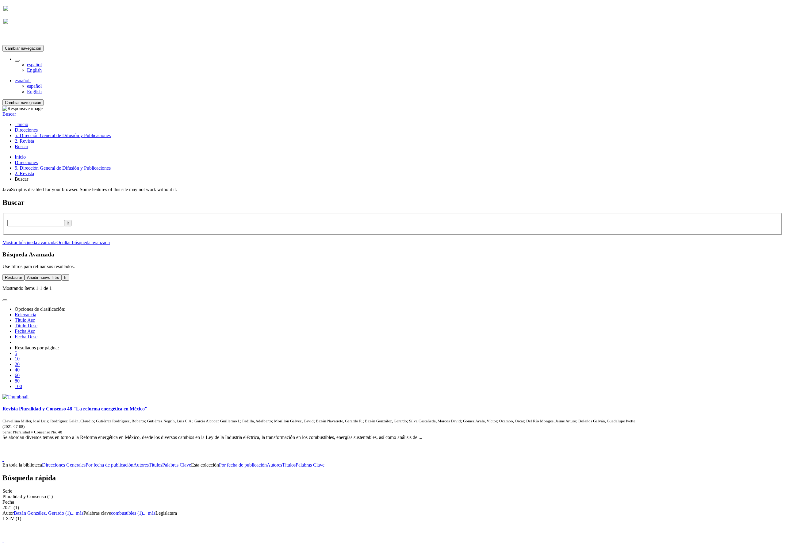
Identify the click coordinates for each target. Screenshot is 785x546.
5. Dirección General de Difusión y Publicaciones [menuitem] (63, 135)
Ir (68, 223)
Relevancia (25, 314)
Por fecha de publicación (109, 464)
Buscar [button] (9, 114)
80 (17, 380)
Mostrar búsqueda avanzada (29, 242)
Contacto (379, 453)
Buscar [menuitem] (21, 146)
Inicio (20, 157)
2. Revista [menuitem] (24, 141)
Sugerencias (403, 453)
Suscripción (14, 36)
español (34, 64)
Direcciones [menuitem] (26, 130)
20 (17, 364)
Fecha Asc (25, 331)
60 (17, 375)
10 (17, 358)
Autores (141, 464)
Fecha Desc (26, 336)
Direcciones (26, 162)
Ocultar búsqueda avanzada (83, 242)
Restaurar (13, 277)
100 (18, 386)
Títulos (155, 464)
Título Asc (25, 320)
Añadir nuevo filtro (43, 277)
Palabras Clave (176, 464)
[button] (17, 61)
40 (17, 369)
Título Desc (26, 325)
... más (77, 513)
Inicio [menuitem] (21, 124)
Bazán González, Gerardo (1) (42, 513)
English (34, 70)
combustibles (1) (127, 513)
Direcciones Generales (64, 464)
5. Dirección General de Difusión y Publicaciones (63, 168)
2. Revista (24, 173)
